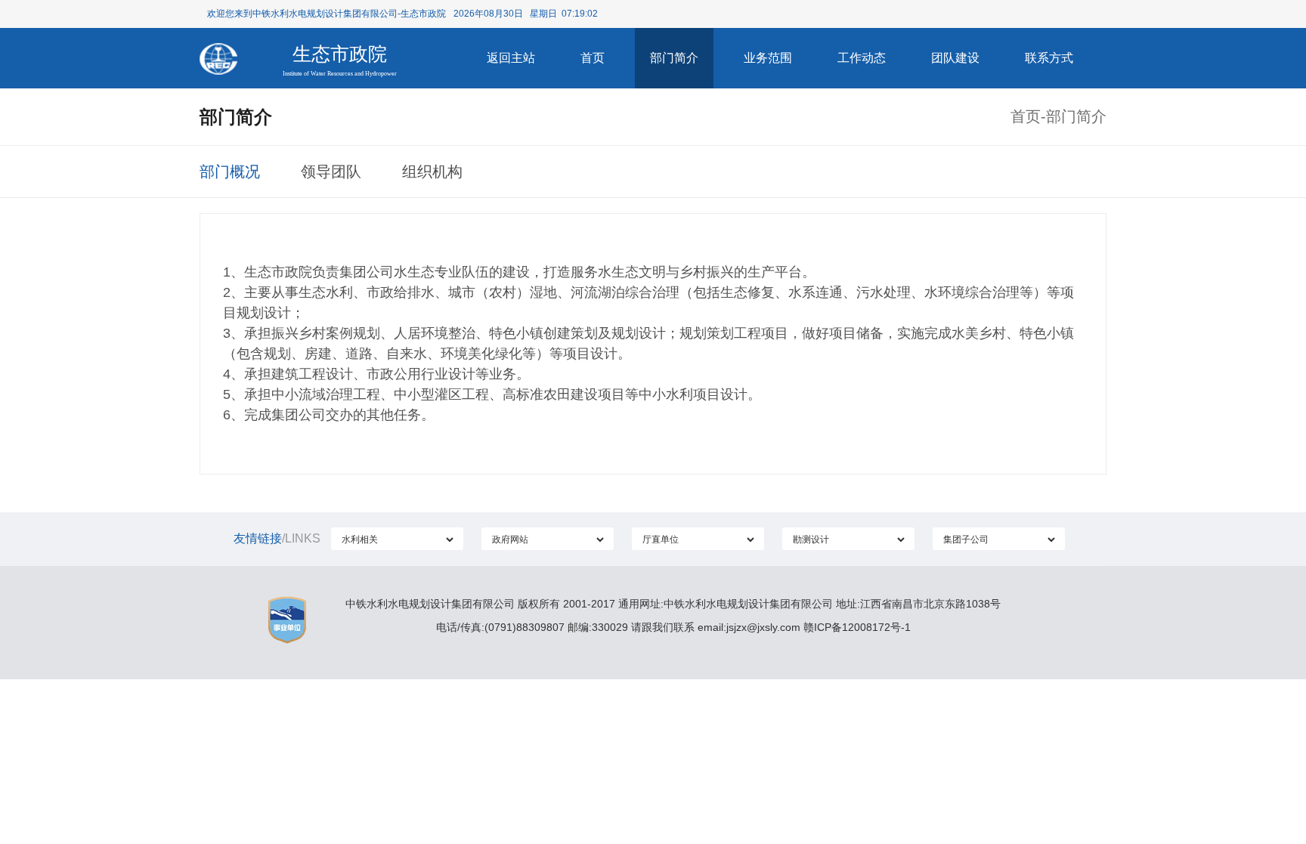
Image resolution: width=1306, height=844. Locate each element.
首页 (592, 57)
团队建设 (955, 57)
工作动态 (861, 57)
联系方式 (1049, 57)
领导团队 (331, 171)
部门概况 (230, 171)
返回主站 (511, 57)
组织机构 (432, 171)
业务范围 (768, 57)
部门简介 (674, 57)
